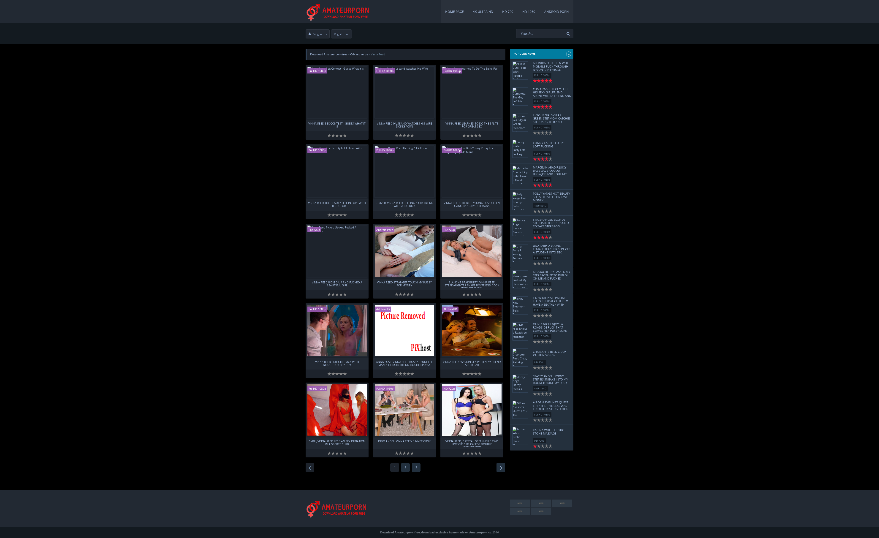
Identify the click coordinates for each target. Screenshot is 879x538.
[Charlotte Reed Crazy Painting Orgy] (520, 357)
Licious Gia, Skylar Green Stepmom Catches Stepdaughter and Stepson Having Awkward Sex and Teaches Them (551, 123)
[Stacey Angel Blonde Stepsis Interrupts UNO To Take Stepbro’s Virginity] (520, 227)
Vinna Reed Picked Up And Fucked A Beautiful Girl (337, 284)
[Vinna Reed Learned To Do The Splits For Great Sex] (472, 92)
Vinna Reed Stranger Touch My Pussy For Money (404, 284)
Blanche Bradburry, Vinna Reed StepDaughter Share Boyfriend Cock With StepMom (472, 284)
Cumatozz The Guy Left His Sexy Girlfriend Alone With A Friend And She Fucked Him (552, 94)
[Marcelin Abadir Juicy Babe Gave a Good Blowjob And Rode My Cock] (520, 175)
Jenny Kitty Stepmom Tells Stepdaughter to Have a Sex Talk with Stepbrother (550, 302)
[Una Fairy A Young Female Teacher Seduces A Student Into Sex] (520, 253)
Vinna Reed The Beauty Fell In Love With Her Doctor (337, 204)
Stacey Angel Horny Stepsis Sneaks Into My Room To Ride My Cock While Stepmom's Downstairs (550, 383)
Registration (341, 34)
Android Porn (556, 11)
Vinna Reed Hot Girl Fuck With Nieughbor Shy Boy (337, 363)
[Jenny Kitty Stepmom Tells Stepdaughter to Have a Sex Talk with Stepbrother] (520, 305)
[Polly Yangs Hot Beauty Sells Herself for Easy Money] (520, 201)
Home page (454, 11)
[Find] (568, 33)
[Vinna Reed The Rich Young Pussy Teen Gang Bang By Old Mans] (472, 171)
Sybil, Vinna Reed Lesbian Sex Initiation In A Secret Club (337, 443)
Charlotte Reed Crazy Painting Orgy (550, 353)
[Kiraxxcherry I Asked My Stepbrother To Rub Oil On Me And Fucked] (520, 279)
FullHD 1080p (317, 71)
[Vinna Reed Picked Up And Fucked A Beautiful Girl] (337, 251)
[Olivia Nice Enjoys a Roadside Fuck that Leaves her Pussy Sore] (520, 331)
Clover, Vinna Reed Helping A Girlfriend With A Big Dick (404, 204)
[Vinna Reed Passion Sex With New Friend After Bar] (472, 330)
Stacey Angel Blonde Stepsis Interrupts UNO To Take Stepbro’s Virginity (551, 224)
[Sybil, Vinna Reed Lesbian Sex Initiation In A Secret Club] (337, 410)
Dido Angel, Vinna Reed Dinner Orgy (404, 441)
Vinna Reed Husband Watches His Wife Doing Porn (404, 125)
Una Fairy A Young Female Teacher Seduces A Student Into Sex (551, 249)
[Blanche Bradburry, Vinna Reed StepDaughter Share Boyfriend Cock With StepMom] (472, 251)
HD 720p (314, 230)
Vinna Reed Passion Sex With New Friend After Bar (472, 363)
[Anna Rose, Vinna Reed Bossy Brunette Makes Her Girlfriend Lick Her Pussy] (404, 330)
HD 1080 (528, 11)
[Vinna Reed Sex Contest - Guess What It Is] (337, 92)
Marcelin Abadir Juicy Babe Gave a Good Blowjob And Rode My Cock (550, 172)
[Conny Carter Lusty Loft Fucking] (520, 149)
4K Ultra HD (483, 11)
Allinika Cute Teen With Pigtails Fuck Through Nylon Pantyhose (551, 66)
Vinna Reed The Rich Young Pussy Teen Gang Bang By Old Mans (472, 204)
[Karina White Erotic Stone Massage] (520, 436)
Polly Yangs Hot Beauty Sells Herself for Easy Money (551, 197)
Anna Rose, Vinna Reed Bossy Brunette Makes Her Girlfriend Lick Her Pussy (404, 363)
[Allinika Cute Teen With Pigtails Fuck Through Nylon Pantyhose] (520, 70)
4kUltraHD (383, 309)
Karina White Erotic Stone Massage (548, 431)
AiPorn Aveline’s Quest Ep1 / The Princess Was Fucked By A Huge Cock (550, 405)
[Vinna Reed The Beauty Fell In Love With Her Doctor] (337, 171)
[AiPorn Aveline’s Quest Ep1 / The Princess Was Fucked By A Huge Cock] (520, 410)
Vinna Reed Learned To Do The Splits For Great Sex (471, 125)
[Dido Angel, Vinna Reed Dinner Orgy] (404, 410)
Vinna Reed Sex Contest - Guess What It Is (337, 125)
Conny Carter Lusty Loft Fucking (548, 144)
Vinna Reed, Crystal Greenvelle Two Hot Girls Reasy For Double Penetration (471, 443)
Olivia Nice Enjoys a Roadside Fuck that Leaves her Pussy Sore (550, 327)
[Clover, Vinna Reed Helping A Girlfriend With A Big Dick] (404, 171)
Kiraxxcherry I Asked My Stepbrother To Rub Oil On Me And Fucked (551, 275)
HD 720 (507, 11)
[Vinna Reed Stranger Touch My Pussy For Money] (404, 251)
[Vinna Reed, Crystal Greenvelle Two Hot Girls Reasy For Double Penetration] (472, 410)
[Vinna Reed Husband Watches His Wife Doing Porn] (404, 92)
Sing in (317, 34)
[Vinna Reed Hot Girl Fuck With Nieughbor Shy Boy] (337, 330)
